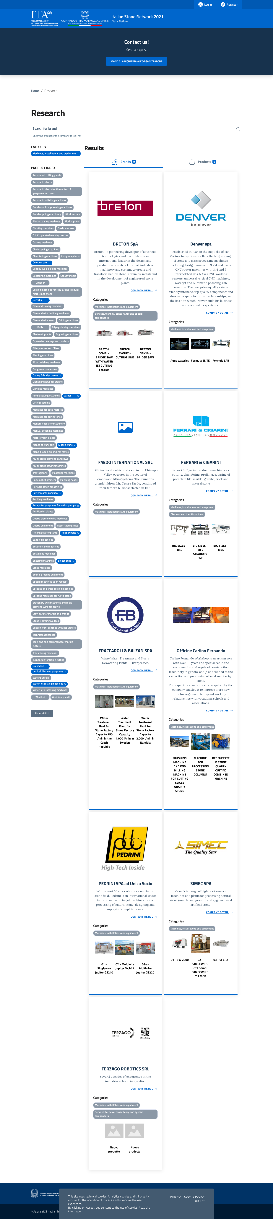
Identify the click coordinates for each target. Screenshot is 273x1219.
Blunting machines (43, 228)
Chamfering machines (45, 256)
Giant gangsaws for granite (48, 381)
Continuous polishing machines (50, 269)
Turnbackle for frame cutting (48, 660)
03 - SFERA (220, 960)
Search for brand (45, 128)
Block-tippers (72, 221)
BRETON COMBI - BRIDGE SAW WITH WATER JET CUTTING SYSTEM (104, 359)
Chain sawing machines (46, 249)
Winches (40, 697)
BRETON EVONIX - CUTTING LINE (125, 353)
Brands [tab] (128, 161)
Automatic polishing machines (49, 200)
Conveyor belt (68, 276)
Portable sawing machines (47, 487)
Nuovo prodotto (114, 1149)
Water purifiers (41, 678)
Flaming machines (43, 355)
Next (160, 347)
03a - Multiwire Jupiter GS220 (145, 968)
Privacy (176, 1196)
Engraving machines (67, 334)
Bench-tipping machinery (47, 214)
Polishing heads (69, 480)
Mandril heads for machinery (49, 423)
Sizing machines (42, 568)
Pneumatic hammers (44, 480)
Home (35, 90)
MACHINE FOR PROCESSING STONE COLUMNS (200, 766)
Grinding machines (43, 389)
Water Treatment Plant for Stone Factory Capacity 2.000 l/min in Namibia (145, 730)
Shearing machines (43, 561)
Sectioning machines (44, 553)
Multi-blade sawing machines (49, 466)
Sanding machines (43, 540)
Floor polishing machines (46, 362)
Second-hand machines (46, 546)
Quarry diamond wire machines (50, 518)
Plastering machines (63, 473)
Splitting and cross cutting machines (53, 589)
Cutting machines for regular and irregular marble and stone (56, 292)
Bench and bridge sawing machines (52, 207)
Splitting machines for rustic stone (52, 596)
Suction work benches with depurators (54, 628)
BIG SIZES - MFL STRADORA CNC (200, 551)
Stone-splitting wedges (46, 621)
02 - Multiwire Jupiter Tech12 (125, 966)
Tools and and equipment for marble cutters (53, 644)
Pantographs (40, 473)
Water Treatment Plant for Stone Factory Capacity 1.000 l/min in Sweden (125, 730)
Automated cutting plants (47, 175)
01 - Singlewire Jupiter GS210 (104, 968)
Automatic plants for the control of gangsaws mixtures (52, 191)
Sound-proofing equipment (48, 574)
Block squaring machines (46, 221)
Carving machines (42, 242)
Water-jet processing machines (50, 690)
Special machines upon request (50, 582)
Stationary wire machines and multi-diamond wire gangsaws (53, 605)
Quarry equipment (43, 525)
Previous (90, 347)
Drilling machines (68, 320)
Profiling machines (43, 499)
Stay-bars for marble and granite (51, 614)
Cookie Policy (194, 1196)
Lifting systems (41, 402)
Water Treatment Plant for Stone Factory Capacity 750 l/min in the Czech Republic (104, 732)
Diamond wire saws (44, 320)
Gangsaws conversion (45, 369)
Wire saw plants (61, 697)
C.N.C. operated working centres (50, 235)
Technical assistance (44, 635)
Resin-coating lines (67, 525)
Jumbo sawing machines (46, 395)
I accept (199, 1201)
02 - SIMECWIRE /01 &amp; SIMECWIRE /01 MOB (200, 968)
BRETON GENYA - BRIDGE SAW (145, 353)
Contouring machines (44, 276)
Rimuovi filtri (42, 713)
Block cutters (72, 214)
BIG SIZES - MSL (220, 547)
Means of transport (43, 445)
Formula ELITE (200, 360)
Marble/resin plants (44, 438)
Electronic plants (42, 334)
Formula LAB (220, 360)
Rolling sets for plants (45, 532)
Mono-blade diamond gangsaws (51, 452)
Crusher (40, 283)
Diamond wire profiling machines (51, 313)
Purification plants (43, 511)
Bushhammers (66, 228)
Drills (40, 327)
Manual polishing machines (48, 431)
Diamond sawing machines (48, 306)
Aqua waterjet (179, 360)
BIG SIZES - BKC (179, 547)
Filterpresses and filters (46, 348)
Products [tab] (206, 161)
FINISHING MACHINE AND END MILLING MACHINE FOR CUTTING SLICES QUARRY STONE (179, 774)
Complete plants (70, 256)
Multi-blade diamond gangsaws (50, 459)
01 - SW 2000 (180, 960)
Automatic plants (42, 182)
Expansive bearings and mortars (51, 341)
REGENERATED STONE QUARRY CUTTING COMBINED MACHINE (221, 768)
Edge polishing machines (66, 327)
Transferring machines (45, 653)
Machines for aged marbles (48, 410)
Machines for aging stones (47, 417)
